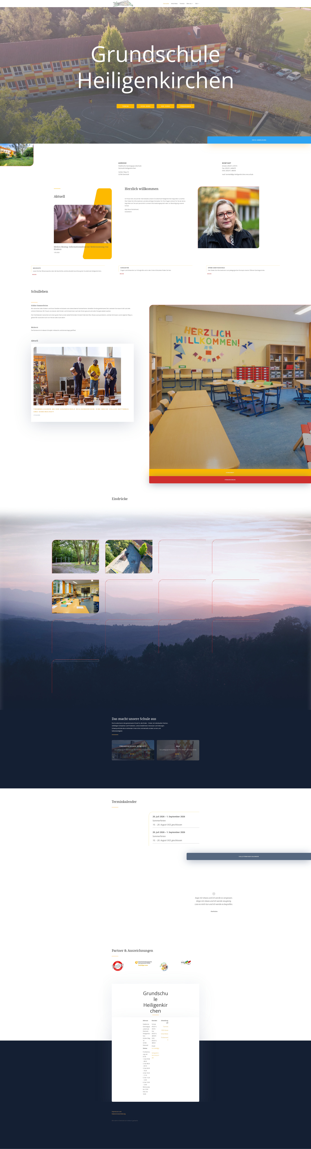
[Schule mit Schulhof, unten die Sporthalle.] (235, 581)
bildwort (129, 1120)
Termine (182, 3)
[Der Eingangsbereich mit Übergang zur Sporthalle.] (182, 581)
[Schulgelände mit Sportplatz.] (75, 621)
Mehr (34, 274)
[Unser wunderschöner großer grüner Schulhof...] (235, 621)
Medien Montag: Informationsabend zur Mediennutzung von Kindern (81, 248)
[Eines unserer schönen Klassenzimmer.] (75, 613)
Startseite (166, 3)
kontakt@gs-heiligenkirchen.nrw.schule (155, 1053)
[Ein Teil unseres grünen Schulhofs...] (75, 573)
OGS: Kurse (164, 1030)
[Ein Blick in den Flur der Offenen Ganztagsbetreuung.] (128, 581)
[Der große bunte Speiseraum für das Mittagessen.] (182, 541)
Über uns (189, 3)
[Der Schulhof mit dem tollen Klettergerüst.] (128, 573)
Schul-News (174, 3)
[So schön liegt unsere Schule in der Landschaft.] (128, 621)
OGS (196, 3)
